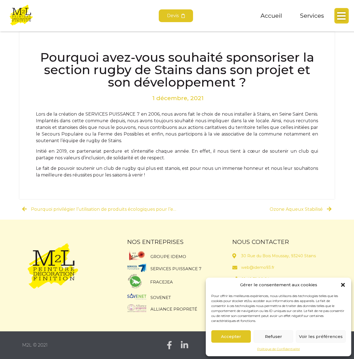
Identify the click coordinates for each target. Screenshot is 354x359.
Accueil (271, 15)
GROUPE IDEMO (168, 256)
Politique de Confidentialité (278, 349)
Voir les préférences (321, 336)
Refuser (273, 336)
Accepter (231, 336)
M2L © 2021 (35, 345)
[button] (343, 285)
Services (312, 15)
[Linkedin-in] (184, 345)
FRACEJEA (161, 282)
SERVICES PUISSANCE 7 (175, 268)
